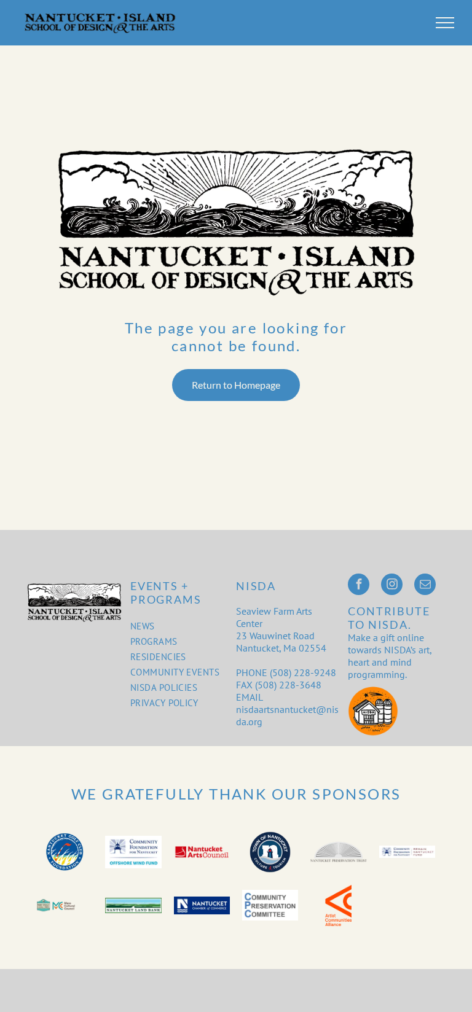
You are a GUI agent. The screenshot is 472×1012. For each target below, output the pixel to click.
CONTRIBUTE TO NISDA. (389, 617)
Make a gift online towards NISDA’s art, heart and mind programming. (389, 655)
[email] (425, 586)
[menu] (445, 23)
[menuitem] (177, 626)
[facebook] (358, 586)
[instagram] (392, 586)
